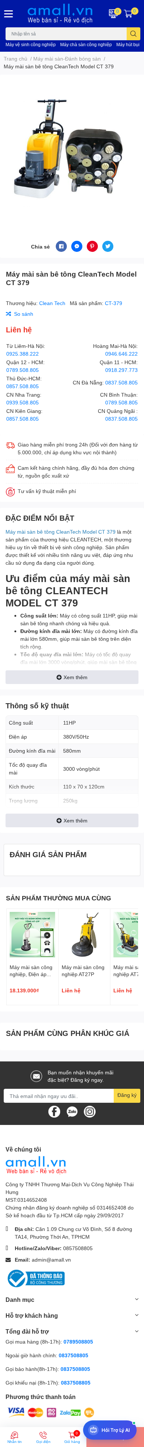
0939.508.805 (22, 402)
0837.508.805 (121, 382)
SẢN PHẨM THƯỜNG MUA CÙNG (58, 898)
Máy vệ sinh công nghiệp (31, 44)
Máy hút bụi (128, 44)
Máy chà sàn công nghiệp (86, 44)
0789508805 (78, 1341)
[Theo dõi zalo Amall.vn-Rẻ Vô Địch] (72, 1111)
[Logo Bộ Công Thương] (35, 1278)
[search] (133, 33)
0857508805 (78, 1248)
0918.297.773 (121, 370)
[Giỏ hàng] (128, 13)
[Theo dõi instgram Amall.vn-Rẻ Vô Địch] (90, 1111)
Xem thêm (76, 677)
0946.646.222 (121, 353)
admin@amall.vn (51, 1259)
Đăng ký (127, 1095)
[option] (72, 149)
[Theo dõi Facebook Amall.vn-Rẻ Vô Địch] (54, 1111)
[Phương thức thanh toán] (51, 1412)
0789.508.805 (22, 370)
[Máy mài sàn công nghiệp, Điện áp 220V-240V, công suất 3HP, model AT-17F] (32, 935)
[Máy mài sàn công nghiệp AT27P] (84, 935)
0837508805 (73, 1355)
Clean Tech (53, 303)
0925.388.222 (22, 353)
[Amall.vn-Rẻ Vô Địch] (60, 14)
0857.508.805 (22, 386)
